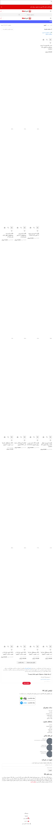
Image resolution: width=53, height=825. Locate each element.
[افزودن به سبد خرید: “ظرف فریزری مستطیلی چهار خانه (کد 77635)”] (11, 227)
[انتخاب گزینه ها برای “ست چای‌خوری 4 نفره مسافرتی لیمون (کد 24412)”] (50, 39)
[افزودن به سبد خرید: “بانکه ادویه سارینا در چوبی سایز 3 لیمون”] (24, 646)
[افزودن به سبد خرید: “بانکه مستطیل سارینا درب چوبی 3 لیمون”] (11, 437)
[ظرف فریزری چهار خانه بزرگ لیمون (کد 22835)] (46, 289)
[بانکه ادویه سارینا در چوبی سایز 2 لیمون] (7, 498)
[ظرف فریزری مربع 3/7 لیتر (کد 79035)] (33, 79)
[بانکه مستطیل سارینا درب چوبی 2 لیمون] (46, 498)
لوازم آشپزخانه (28, 668)
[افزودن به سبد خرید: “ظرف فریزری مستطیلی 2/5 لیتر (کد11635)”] (24, 227)
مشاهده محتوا (26, 683)
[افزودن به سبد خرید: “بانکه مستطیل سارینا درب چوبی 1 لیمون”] (37, 646)
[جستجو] (19, 15)
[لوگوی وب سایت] (26, 11)
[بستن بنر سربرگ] (1, 7)
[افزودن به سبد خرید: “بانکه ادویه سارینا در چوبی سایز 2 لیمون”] (11, 646)
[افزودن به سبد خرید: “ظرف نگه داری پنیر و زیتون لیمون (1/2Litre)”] (37, 437)
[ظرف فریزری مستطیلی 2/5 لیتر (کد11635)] (20, 79)
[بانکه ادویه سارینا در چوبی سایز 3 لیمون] (20, 498)
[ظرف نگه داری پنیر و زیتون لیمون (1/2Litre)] (33, 289)
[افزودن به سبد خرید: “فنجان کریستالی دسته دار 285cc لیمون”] (24, 437)
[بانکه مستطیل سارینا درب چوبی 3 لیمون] (7, 289)
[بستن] (51, 1)
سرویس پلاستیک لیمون (45, 679)
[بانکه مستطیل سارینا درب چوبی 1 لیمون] (33, 498)
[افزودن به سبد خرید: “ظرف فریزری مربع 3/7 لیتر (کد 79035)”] (37, 227)
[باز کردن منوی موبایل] (51, 11)
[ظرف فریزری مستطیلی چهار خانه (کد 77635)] (7, 79)
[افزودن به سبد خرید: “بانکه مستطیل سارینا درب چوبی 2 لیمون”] (50, 646)
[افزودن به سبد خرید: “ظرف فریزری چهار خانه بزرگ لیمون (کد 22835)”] (50, 437)
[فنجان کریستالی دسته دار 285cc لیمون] (20, 289)
